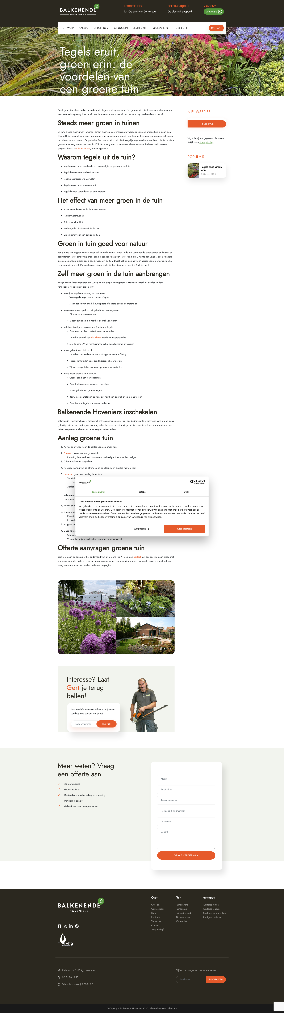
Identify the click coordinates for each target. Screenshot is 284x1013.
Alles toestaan (184, 528)
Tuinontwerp (182, 904)
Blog (153, 913)
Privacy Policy (206, 142)
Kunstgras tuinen (211, 904)
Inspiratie (155, 917)
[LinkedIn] (71, 926)
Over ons (182, 28)
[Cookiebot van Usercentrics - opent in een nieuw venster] (192, 482)
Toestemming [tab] (98, 492)
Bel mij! (106, 724)
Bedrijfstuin (140, 28)
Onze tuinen (182, 921)
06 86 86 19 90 (70, 977)
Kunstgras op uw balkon (214, 913)
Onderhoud (100, 28)
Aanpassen (140, 528)
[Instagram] (65, 926)
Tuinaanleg (181, 909)
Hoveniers (69, 474)
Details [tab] (142, 492)
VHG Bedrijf (157, 929)
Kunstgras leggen (211, 909)
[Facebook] (59, 926)
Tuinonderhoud (183, 913)
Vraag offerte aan (186, 855)
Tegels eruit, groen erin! (211, 168)
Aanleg (83, 28)
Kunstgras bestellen (212, 917)
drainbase (96, 337)
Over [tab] (186, 492)
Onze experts (157, 909)
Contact (216, 28)
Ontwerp (68, 28)
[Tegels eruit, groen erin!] (193, 170)
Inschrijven (207, 124)
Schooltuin (120, 28)
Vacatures (156, 921)
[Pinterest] (77, 926)
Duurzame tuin (161, 28)
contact (137, 557)
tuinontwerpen (83, 148)
